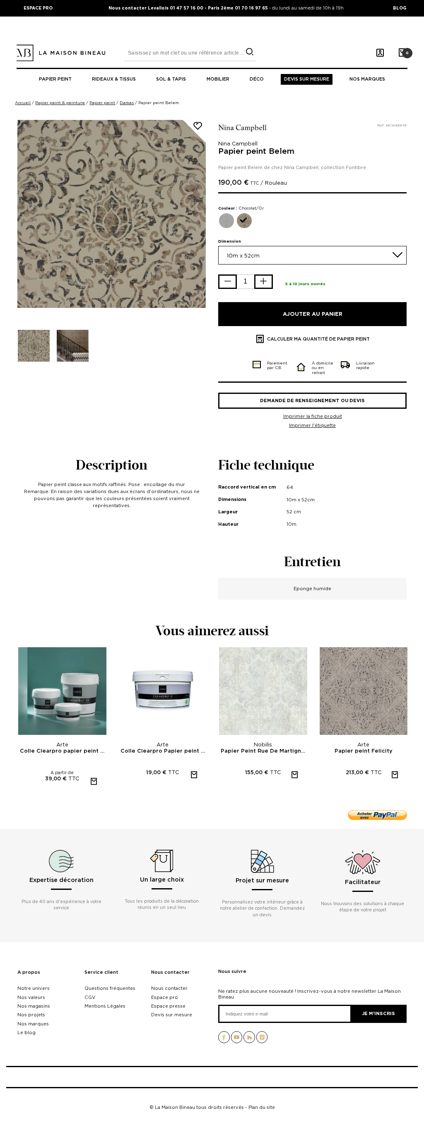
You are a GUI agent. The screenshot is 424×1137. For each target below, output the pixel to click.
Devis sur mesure (306, 79)
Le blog (26, 1032)
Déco (257, 79)
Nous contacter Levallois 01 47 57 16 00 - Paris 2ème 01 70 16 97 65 (188, 7)
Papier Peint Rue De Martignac (264, 751)
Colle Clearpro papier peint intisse (63, 751)
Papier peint (55, 79)
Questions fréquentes (109, 988)
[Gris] (226, 220)
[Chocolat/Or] (244, 220)
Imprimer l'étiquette (312, 425)
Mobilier (218, 79)
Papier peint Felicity (364, 751)
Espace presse (168, 1006)
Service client (101, 972)
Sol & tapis (171, 79)
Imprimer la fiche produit (312, 416)
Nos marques (367, 79)
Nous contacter (170, 972)
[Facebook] (224, 1039)
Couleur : (241, 208)
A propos (28, 972)
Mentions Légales (104, 1006)
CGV (89, 997)
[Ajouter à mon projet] (202, 128)
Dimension (229, 241)
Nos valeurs (31, 997)
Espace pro (164, 997)
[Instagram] (262, 1039)
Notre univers (33, 988)
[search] (249, 52)
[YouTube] (237, 1039)
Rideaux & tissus (114, 79)
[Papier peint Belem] (33, 345)
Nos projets (31, 1014)
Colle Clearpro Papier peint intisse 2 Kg (163, 751)
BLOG (400, 7)
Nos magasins (33, 1006)
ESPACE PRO (38, 7)
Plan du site (261, 1107)
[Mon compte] (380, 53)
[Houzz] (249, 1039)
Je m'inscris (378, 1013)
